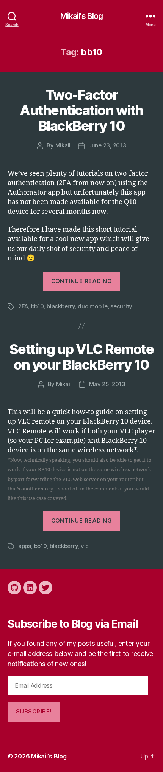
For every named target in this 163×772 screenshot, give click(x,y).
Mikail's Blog (81, 16)
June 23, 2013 (107, 145)
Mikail (63, 145)
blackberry (61, 306)
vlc (85, 545)
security (121, 306)
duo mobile (92, 306)
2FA (23, 306)
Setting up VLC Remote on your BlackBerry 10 (81, 357)
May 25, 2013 (107, 384)
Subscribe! (34, 711)
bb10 (37, 306)
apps (24, 545)
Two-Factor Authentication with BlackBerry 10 (81, 110)
